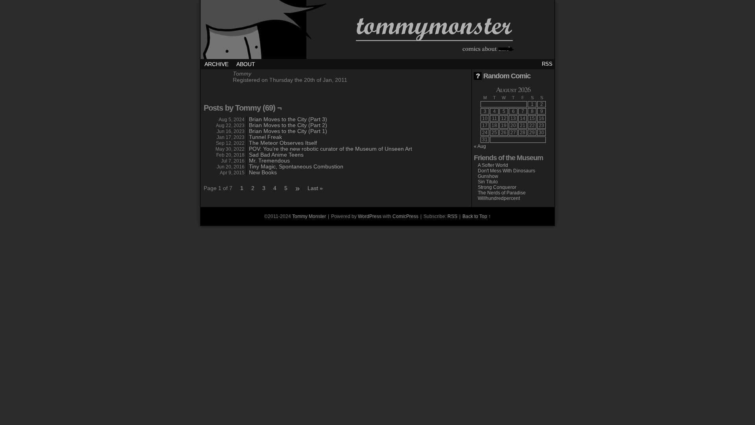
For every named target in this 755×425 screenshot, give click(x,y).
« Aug (480, 146)
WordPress (369, 216)
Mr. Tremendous (269, 160)
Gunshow (488, 176)
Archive (216, 64)
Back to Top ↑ (476, 216)
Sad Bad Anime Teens (276, 155)
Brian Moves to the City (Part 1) (288, 131)
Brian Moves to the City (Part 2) (288, 125)
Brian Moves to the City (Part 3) (288, 119)
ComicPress (405, 216)
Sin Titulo (488, 182)
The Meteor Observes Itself (283, 143)
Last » (315, 188)
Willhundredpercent (499, 198)
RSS (547, 64)
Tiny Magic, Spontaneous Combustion (296, 166)
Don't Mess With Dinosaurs (506, 171)
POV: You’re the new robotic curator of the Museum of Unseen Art (330, 149)
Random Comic (503, 76)
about (245, 64)
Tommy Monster (377, 31)
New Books (263, 172)
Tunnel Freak (265, 137)
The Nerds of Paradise (502, 193)
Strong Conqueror (497, 187)
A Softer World (493, 165)
